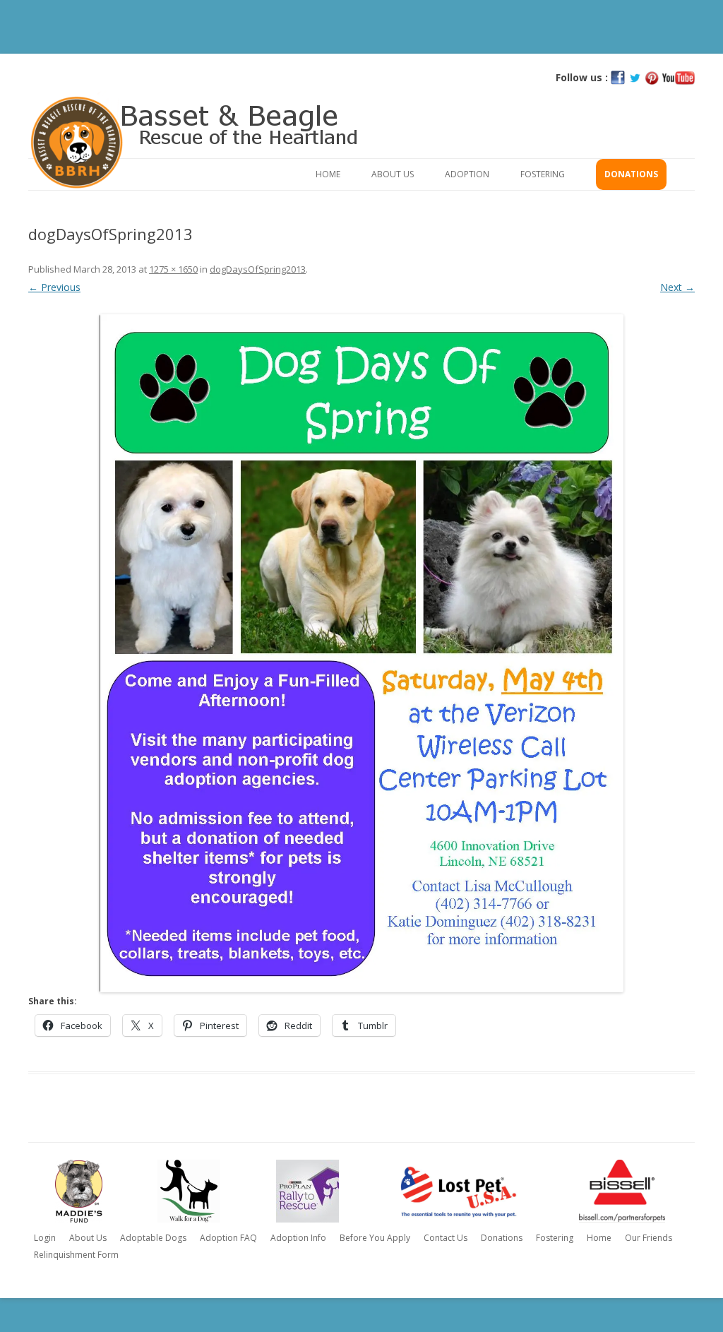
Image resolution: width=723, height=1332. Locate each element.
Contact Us (445, 1238)
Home (328, 174)
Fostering (542, 174)
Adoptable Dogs (153, 1238)
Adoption (467, 174)
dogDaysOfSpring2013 (258, 269)
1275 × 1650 (173, 269)
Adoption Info (298, 1238)
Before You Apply (375, 1238)
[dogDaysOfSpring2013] (361, 653)
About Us (392, 174)
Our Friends (648, 1238)
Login (45, 1238)
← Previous (54, 287)
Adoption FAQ (228, 1238)
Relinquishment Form (76, 1255)
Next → (677, 287)
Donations (631, 174)
